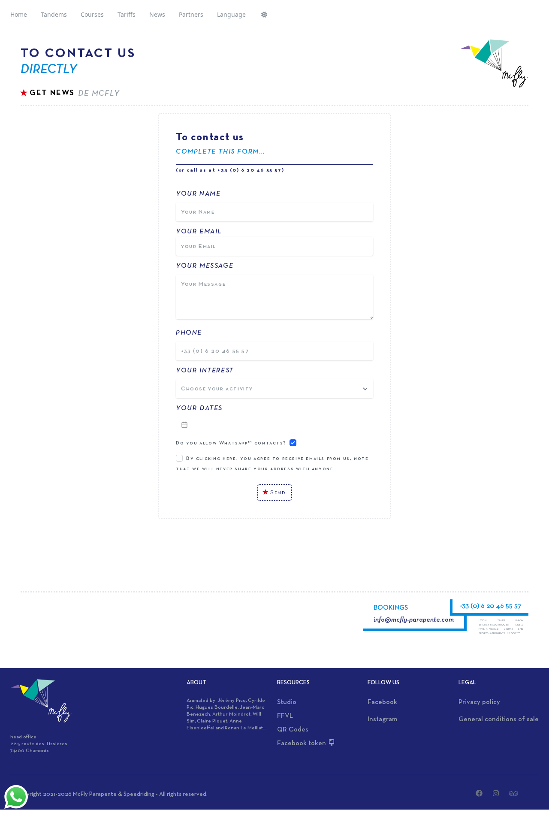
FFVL (285, 716)
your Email (199, 231)
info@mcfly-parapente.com (414, 620)
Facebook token (302, 743)
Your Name (198, 193)
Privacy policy (479, 702)
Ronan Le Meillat (244, 728)
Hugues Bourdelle (217, 707)
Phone (190, 332)
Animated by (202, 700)
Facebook (382, 702)
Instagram (382, 719)
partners (191, 14)
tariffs (127, 14)
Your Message (204, 266)
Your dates (199, 408)
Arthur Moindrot (231, 714)
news (157, 14)
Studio (286, 702)
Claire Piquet (212, 721)
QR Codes (292, 729)
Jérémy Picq (231, 700)
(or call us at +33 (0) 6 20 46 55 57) (230, 170)
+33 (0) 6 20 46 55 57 (490, 606)
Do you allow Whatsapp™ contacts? (231, 443)
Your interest (205, 370)
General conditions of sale (499, 719)
